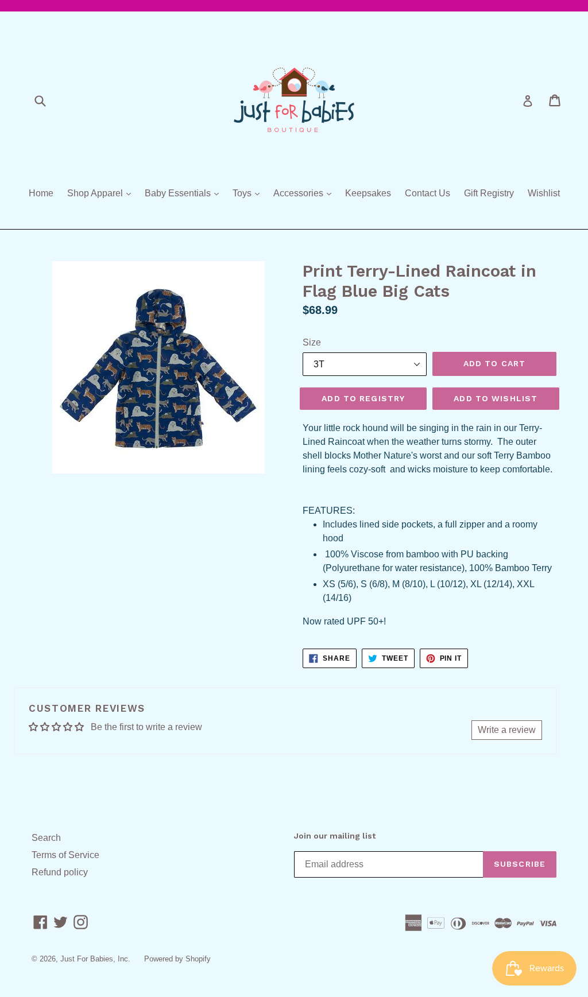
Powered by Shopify (177, 959)
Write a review (507, 730)
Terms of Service (65, 855)
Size (312, 342)
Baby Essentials (185, 193)
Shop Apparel (102, 193)
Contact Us (427, 193)
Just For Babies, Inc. (95, 959)
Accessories (305, 193)
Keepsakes (368, 193)
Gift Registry (489, 193)
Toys (249, 193)
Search (46, 838)
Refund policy (60, 872)
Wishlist (544, 193)
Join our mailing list (335, 835)
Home (41, 193)
